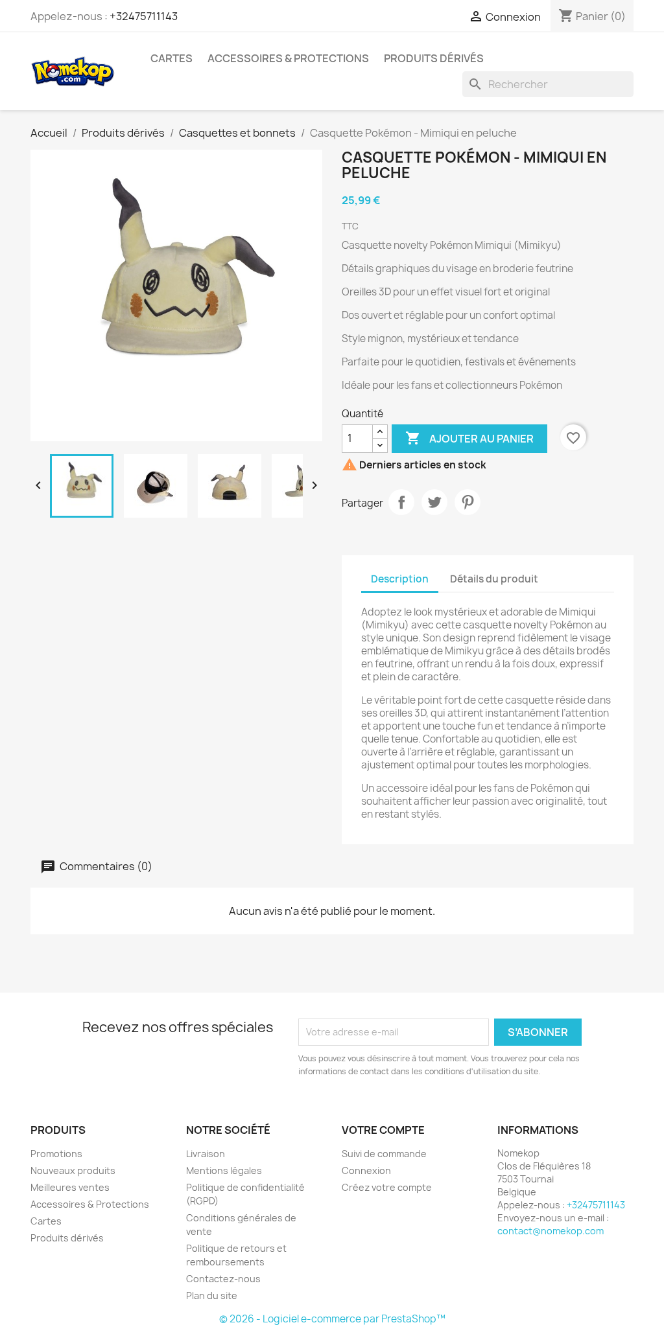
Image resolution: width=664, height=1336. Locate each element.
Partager (401, 502)
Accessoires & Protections (288, 58)
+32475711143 (144, 16)
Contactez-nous (223, 1279)
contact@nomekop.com (550, 1231)
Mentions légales (224, 1170)
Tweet (434, 502)
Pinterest (467, 502)
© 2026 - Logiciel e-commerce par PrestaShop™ (332, 1319)
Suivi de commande (384, 1153)
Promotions (56, 1153)
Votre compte (383, 1130)
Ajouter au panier (469, 438)
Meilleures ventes (70, 1187)
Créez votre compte (387, 1187)
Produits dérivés (434, 58)
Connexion (366, 1170)
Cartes (171, 58)
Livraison (205, 1153)
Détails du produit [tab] (494, 579)
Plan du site (211, 1295)
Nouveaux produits (72, 1170)
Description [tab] (400, 579)
